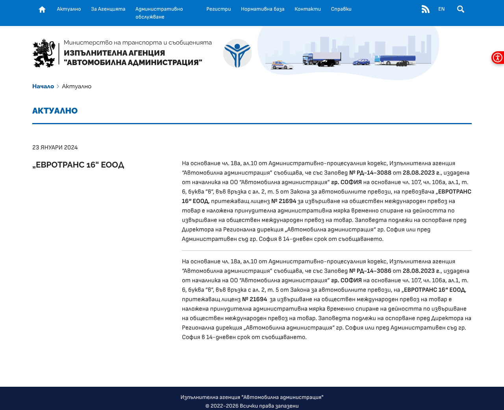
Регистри (218, 9)
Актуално (69, 9)
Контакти (308, 9)
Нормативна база (263, 9)
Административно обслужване (159, 13)
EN (441, 9)
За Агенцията (108, 9)
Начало (43, 86)
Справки (341, 9)
